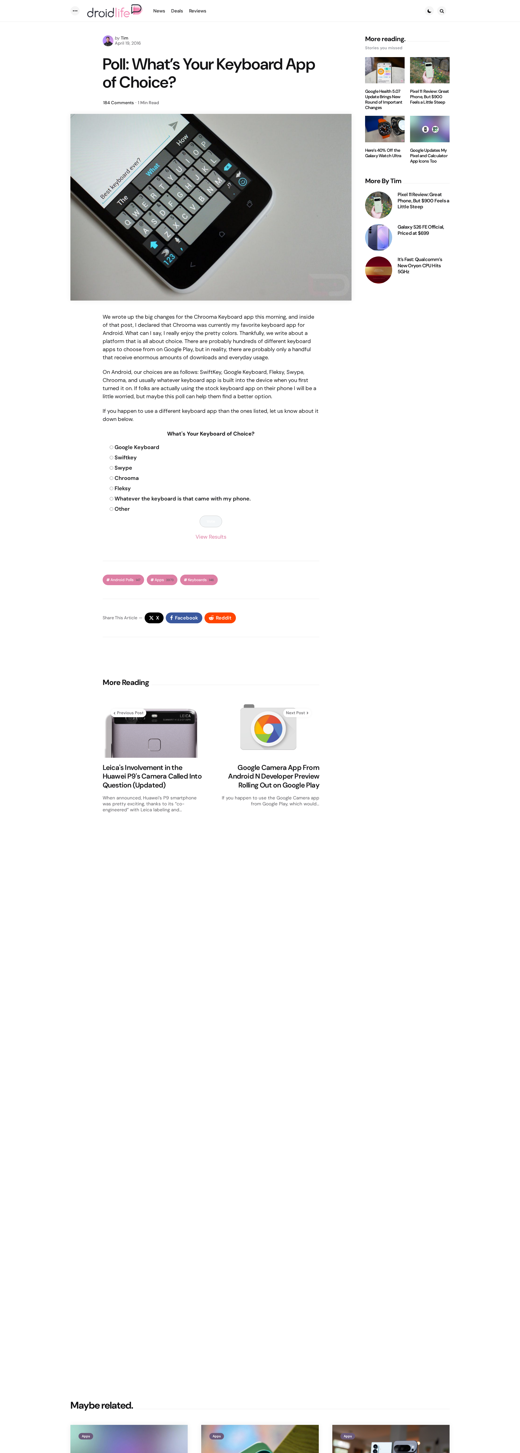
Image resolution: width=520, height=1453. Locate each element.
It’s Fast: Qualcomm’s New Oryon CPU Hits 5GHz (420, 265)
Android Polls (125, 579)
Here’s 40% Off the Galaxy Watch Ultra (383, 153)
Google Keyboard (137, 447)
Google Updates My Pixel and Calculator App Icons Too (428, 156)
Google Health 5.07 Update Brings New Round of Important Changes (383, 99)
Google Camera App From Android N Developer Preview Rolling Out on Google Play (273, 776)
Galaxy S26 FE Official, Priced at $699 (421, 230)
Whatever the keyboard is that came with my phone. (183, 498)
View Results (211, 536)
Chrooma (127, 478)
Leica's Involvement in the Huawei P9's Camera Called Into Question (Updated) (152, 776)
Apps (164, 579)
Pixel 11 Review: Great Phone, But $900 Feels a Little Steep (429, 97)
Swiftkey (126, 457)
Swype (123, 467)
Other (122, 508)
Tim (124, 38)
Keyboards (201, 579)
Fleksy (123, 488)
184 (118, 103)
